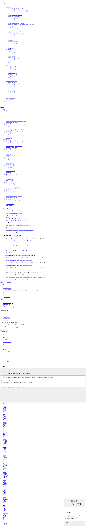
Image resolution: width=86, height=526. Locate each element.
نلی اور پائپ (11, 90)
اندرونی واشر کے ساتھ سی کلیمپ (16, 84)
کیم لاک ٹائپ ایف (12, 71)
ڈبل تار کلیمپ (11, 57)
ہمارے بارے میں (7, 301)
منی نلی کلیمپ (11, 64)
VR (3, 102)
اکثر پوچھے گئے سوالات (8, 307)
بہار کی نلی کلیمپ (13, 52)
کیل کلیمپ (10, 48)
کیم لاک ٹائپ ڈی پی (12, 74)
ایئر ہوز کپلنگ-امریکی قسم (15, 75)
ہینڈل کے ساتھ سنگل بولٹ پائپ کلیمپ (17, 29)
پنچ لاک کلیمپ (11, 26)
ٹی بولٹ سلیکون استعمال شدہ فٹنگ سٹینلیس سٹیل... (20, 279)
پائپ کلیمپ (8, 27)
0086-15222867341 (7, 288)
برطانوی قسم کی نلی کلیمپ (15, 15)
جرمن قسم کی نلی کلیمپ (14, 18)
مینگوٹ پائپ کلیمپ (13, 41)
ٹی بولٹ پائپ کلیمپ (13, 32)
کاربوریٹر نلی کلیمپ (13, 85)
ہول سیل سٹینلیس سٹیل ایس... (14, 222)
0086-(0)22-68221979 (7, 289)
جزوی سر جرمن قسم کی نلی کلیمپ (16, 23)
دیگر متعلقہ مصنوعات (11, 81)
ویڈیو (7, 101)
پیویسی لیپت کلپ (12, 51)
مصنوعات (5, 4)
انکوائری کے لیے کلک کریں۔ (8, 326)
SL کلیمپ (10, 44)
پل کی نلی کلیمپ (12, 12)
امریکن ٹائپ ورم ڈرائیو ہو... (14, 232)
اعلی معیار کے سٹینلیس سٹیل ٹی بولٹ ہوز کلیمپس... (20, 255)
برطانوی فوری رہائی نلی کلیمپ (16, 13)
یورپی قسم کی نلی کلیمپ (14, 17)
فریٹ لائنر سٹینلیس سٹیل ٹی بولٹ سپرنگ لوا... (19, 265)
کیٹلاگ (4, 95)
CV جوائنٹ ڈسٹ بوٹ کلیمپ (14, 62)
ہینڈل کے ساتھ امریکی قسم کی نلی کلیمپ (18, 10)
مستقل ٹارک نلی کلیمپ (14, 16)
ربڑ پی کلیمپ (11, 50)
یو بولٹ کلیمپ (6, 318)
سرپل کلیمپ (11, 42)
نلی (6, 6)
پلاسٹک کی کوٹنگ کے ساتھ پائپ (15, 89)
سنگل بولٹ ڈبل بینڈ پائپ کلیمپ (16, 33)
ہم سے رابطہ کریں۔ (8, 104)
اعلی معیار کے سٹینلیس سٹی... (14, 227)
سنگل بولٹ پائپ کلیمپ (14, 28)
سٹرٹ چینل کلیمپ (12, 38)
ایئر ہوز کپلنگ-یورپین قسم (15, 76)
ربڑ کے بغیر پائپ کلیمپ (14, 36)
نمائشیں (8, 100)
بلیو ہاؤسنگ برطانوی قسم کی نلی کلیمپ (18, 11)
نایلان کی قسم (11, 82)
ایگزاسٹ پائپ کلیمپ (13, 43)
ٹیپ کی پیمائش (11, 94)
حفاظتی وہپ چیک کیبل (13, 79)
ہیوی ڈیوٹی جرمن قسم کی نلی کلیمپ (17, 21)
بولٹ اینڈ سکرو (12, 92)
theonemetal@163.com (7, 286)
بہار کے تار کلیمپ (13, 59)
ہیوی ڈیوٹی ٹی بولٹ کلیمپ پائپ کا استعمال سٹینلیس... (21, 269)
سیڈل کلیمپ (11, 61)
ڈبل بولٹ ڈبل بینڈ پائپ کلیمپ (16, 31)
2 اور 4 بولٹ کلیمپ (13, 46)
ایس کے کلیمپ (11, 45)
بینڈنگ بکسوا (11, 93)
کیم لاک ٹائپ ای (12, 70)
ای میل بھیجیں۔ (5, 331)
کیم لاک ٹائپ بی (12, 67)
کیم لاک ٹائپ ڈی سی (12, 73)
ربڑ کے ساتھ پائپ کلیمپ (14, 35)
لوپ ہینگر (10, 37)
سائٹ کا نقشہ (4, 328)
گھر (4, 3)
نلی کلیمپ (8, 7)
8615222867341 (6, 361)
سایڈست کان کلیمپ (12, 54)
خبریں (4, 103)
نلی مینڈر (10, 78)
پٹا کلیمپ (10, 25)
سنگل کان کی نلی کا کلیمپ (14, 53)
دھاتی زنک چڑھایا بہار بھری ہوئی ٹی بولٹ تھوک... (20, 240)
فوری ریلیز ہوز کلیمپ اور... (14, 213)
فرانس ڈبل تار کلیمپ (13, 58)
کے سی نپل (10, 77)
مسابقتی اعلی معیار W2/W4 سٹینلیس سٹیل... (18, 274)
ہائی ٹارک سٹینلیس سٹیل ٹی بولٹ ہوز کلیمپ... (19, 260)
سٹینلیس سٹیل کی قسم (13, 83)
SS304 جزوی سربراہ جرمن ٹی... (14, 218)
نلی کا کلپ (8, 49)
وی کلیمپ (10, 40)
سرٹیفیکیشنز (6, 304)
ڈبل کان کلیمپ (11, 56)
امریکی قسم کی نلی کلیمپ (14, 9)
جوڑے (7, 65)
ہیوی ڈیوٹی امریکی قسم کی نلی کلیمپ (17, 20)
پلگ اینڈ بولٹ (11, 87)
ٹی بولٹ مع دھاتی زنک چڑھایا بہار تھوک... (17, 250)
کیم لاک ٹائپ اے (12, 66)
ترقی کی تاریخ (9, 99)
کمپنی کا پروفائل (10, 98)
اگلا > (9, 282)
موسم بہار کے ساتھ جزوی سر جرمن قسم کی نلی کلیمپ (21, 24)
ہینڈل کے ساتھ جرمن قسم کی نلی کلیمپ (17, 19)
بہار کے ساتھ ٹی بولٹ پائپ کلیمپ (16, 34)
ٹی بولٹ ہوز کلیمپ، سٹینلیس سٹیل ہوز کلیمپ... (19, 245)
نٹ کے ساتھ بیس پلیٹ (13, 86)
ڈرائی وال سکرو (12, 91)
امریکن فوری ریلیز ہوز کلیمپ (16, 8)
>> (7, 282)
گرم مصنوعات (11, 328)
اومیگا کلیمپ (11, 60)
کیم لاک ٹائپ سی (12, 68)
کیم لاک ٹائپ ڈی (12, 69)
